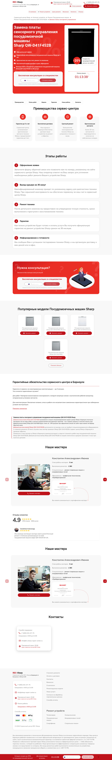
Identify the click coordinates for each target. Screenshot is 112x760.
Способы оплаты (52, 700)
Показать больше (56, 365)
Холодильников (70, 715)
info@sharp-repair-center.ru (27, 692)
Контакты (73, 12)
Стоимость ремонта (53, 673)
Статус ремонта (76, 6)
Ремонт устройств (45, 12)
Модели (44, 102)
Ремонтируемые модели (55, 688)
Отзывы (80, 12)
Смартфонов (51, 723)
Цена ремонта (56, 12)
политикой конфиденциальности (51, 84)
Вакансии (66, 12)
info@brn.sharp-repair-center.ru (32, 641)
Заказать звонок (92, 6)
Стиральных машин (71, 723)
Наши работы (66, 102)
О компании (32, 12)
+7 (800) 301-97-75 (92, 2)
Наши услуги (51, 692)
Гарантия (54, 102)
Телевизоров (51, 715)
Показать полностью (20, 408)
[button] (105, 479)
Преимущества (19, 102)
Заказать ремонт (30, 333)
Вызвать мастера (34, 493)
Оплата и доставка (53, 676)
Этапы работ (32, 102)
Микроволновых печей (72, 718)
